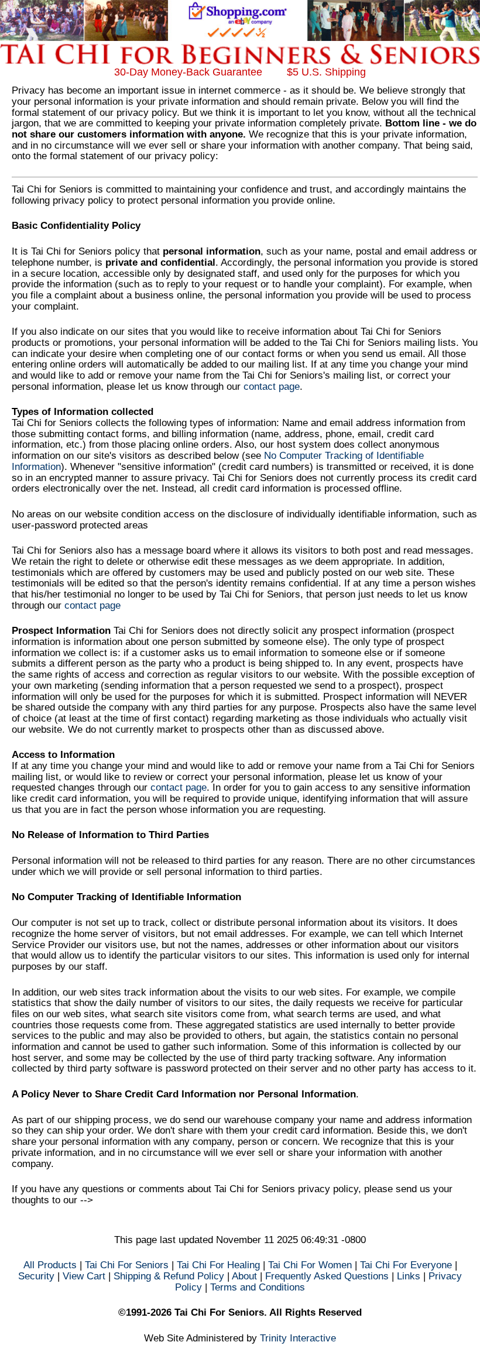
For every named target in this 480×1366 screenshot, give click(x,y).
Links (408, 1276)
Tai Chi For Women (310, 1265)
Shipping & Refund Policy (169, 1276)
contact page (272, 386)
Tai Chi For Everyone (406, 1265)
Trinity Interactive (298, 1338)
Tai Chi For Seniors (127, 1265)
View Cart (84, 1276)
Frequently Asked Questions (327, 1276)
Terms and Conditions (257, 1287)
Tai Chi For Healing (218, 1265)
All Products (50, 1265)
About (244, 1276)
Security (36, 1276)
